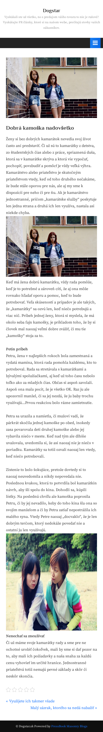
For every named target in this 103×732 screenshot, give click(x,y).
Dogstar (51, 10)
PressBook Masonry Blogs (69, 726)
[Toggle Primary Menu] (95, 43)
